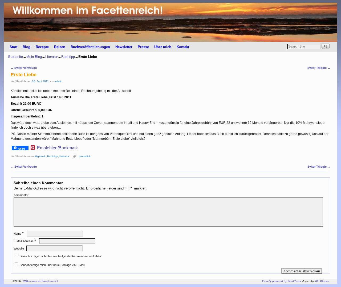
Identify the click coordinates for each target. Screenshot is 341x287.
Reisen (59, 47)
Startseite (15, 57)
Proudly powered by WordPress (281, 281)
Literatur (51, 57)
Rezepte (42, 47)
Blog (26, 47)
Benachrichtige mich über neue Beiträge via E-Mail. (52, 265)
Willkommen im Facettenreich (41, 281)
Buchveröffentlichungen (90, 47)
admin (58, 81)
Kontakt (183, 47)
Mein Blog (34, 57)
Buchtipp (68, 57)
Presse (143, 47)
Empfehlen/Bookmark (57, 148)
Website (19, 248)
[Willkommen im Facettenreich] (170, 22)
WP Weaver (322, 281)
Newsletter (123, 47)
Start (13, 47)
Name (18, 233)
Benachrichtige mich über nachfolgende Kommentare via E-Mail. (61, 256)
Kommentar (21, 195)
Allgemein (40, 156)
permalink (85, 156)
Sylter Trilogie (318, 67)
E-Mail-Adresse (25, 241)
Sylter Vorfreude (24, 67)
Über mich (162, 47)
